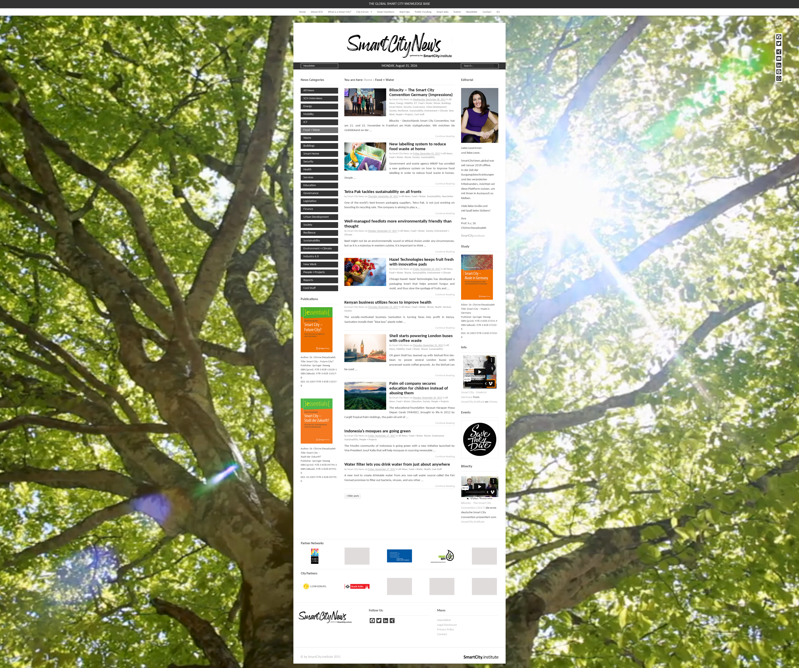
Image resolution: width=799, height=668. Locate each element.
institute (473, 236)
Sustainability (416, 111)
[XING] (778, 51)
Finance (308, 209)
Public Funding (423, 12)
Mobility (408, 103)
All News (447, 153)
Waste (437, 103)
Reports (308, 280)
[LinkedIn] (778, 65)
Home (302, 12)
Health (438, 307)
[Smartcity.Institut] (399, 56)
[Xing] (392, 621)
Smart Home (395, 107)
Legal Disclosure (447, 625)
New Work (309, 264)
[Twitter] (778, 43)
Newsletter (472, 12)
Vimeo (493, 401)
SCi (498, 12)
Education (417, 401)
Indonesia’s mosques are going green (377, 431)
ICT (415, 103)
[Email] (778, 58)
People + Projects (404, 114)
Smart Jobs (442, 12)
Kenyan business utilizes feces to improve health (387, 302)
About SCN (317, 12)
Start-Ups (405, 12)
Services (447, 307)
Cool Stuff (419, 114)
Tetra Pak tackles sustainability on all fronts (382, 192)
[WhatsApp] (778, 78)
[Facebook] (778, 36)
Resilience (403, 111)
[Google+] (778, 47)
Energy (399, 103)
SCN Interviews (312, 98)
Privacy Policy (445, 629)
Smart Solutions (385, 12)
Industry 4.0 (311, 256)
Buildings (446, 103)
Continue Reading (445, 136)
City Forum (362, 12)
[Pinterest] (778, 71)
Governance (419, 107)
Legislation (309, 201)
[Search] (496, 65)
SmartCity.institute (472, 401)
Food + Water (425, 103)
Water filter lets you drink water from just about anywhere (397, 464)
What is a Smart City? (339, 12)
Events (457, 12)
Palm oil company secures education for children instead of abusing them (418, 388)
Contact (487, 12)
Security (407, 107)
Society (393, 111)
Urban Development (436, 107)
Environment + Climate (436, 111)
